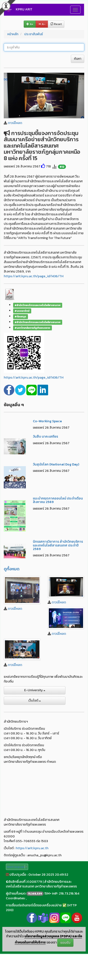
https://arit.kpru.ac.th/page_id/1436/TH (33, 276)
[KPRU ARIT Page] (32, 917)
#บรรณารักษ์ (22, 311)
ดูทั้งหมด (11, 569)
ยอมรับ (65, 942)
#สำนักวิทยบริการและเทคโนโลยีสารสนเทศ (38, 305)
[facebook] (9, 389)
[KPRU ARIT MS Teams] (43, 917)
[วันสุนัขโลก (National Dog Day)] (15, 476)
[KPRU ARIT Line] (65, 917)
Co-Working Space (47, 421)
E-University (33, 690)
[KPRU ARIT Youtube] (77, 917)
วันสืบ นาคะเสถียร (45, 436)
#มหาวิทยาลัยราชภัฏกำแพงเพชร (32, 328)
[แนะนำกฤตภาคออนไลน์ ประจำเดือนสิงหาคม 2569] (15, 515)
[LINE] (32, 389)
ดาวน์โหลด (15, 122)
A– (43, 24)
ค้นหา (77, 58)
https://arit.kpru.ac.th (32, 848)
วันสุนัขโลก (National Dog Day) (56, 464)
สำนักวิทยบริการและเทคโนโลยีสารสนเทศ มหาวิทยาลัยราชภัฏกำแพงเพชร (41, 884)
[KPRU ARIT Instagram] (54, 917)
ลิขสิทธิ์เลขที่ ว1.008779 (25, 881)
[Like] (43, 166)
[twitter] (20, 389)
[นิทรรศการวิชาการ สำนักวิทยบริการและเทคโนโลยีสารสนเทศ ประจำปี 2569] (15, 550)
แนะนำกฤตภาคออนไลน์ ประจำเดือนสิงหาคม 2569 (58, 500)
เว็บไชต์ (33, 700)
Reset (57, 24)
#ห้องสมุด (20, 316)
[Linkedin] (43, 389)
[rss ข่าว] (7, 874)
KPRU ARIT (24, 9)
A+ (31, 24)
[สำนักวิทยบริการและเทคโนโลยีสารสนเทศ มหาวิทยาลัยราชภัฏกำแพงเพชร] (22, 590)
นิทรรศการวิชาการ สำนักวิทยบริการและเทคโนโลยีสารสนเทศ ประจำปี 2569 (58, 545)
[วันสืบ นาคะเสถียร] (15, 445)
